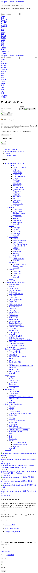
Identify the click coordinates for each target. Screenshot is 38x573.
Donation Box (13, 393)
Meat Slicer (12, 341)
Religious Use (9, 389)
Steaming (12, 207)
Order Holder (13, 424)
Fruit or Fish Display (19, 246)
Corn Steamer (17, 211)
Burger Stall (17, 174)
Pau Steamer (17, 215)
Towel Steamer (18, 222)
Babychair (12, 406)
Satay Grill (16, 195)
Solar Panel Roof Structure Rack (19, 428)
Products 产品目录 (11, 149)
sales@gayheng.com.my (12, 531)
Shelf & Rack (13, 426)
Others (11, 279)
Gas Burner (16, 180)
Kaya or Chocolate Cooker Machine (20, 340)
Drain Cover (13, 297)
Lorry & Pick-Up (14, 380)
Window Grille (13, 330)
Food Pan (12, 419)
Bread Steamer (17, 209)
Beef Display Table (15, 362)
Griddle (15, 229)
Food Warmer (17, 242)
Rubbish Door (13, 317)
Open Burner (17, 231)
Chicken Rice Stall (15, 411)
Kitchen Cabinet (14, 306)
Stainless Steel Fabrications (13, 404)
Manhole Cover (14, 312)
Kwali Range (17, 184)
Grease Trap (17, 273)
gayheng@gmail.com (12, 528)
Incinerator (12, 395)
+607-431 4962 (10, 525)
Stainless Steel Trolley (20, 444)
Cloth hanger (13, 292)
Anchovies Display (15, 351)
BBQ (14, 169)
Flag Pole (12, 377)
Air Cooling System (19, 264)
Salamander (16, 233)
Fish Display (13, 355)
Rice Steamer (17, 217)
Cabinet (11, 409)
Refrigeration (13, 257)
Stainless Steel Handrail (16, 327)
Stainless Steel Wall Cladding (18, 430)
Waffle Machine (18, 204)
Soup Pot (16, 198)
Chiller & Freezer (18, 259)
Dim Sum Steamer (19, 213)
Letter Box (12, 308)
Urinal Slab (12, 328)
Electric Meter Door (15, 299)
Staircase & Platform (15, 431)
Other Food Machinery (16, 343)
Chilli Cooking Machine (16, 338)
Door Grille (12, 295)
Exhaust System (18, 266)
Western (11, 226)
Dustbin (11, 417)
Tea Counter (13, 439)
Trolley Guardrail (14, 371)
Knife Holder (13, 422)
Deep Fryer (16, 227)
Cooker (15, 178)
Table (10, 435)
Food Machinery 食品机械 (13, 336)
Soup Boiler (17, 196)
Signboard (12, 384)
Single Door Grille (15, 321)
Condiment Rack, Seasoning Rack (20, 413)
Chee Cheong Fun (19, 176)
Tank (10, 437)
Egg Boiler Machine (19, 240)
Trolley (11, 360)
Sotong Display (14, 369)
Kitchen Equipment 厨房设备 (14, 151)
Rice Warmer (17, 251)
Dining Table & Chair (16, 294)
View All (16, 206)
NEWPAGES (10, 555)
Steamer (15, 218)
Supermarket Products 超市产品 (15, 349)
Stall (10, 433)
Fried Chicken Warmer (20, 244)
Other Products (14, 332)
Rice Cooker (17, 191)
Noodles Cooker (18, 187)
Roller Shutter (13, 316)
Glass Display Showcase (17, 420)
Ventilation (12, 262)
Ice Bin (15, 248)
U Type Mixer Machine (16, 345)
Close (3, 144)
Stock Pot (16, 202)
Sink (14, 275)
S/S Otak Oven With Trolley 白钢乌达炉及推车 (16, 481)
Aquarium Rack (14, 284)
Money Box (13, 358)
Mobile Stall (17, 185)
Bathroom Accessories (16, 290)
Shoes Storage (13, 319)
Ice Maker (16, 249)
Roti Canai (16, 193)
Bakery (11, 408)
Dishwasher (17, 271)
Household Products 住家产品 (15, 282)
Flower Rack (13, 301)
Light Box (12, 310)
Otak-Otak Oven (10, 155)
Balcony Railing (14, 288)
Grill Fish (16, 182)
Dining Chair (13, 415)
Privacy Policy (5, 551)
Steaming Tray (17, 220)
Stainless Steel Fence (15, 323)
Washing (11, 270)
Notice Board (13, 382)
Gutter (11, 303)
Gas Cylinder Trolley (19, 442)
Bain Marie (16, 238)
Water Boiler (17, 253)
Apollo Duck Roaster (20, 167)
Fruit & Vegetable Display (17, 356)
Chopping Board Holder (17, 353)
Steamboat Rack (18, 200)
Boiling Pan (17, 171)
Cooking (7, 153)
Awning (11, 286)
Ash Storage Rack (15, 391)
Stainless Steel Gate (15, 325)
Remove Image (6, 115)
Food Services (13, 237)
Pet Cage (12, 314)
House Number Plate (15, 305)
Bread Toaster (17, 173)
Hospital (11, 378)
